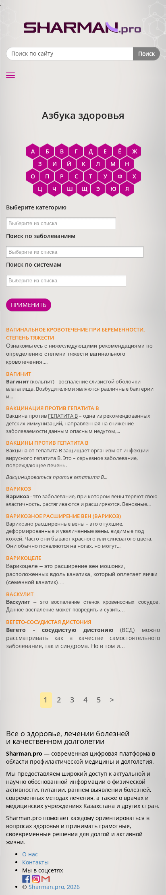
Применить (28, 305)
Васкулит (19, 594)
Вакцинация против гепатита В (52, 408)
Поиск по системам (33, 264)
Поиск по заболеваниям (40, 236)
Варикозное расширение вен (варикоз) (63, 516)
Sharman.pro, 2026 (54, 887)
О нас (30, 854)
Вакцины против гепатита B (47, 442)
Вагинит (18, 373)
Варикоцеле (23, 557)
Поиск (146, 53)
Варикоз (18, 488)
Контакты (35, 862)
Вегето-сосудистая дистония (48, 622)
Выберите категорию (36, 207)
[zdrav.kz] (83, 26)
